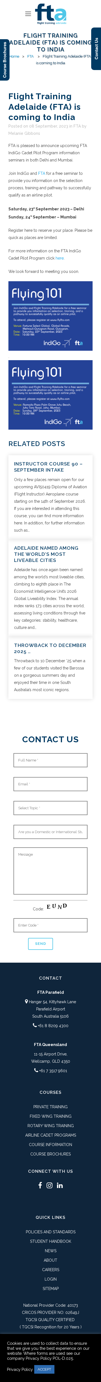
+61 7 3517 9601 (53, 1071)
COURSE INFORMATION (50, 1144)
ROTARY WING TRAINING (50, 1126)
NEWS (50, 1251)
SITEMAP (51, 1288)
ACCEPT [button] (44, 1369)
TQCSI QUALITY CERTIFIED (50, 1320)
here (60, 258)
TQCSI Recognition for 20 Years (50, 1327)
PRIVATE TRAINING (50, 1107)
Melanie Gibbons (24, 133)
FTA (30, 56)
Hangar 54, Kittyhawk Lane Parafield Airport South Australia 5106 (52, 1009)
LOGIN (51, 1279)
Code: (39, 909)
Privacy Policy (20, 1369)
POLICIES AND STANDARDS (50, 1232)
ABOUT (50, 1260)
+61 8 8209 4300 (53, 1026)
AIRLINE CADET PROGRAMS (50, 1135)
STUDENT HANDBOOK (50, 1241)
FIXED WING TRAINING (51, 1116)
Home (14, 56)
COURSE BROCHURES (50, 1154)
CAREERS (50, 1270)
